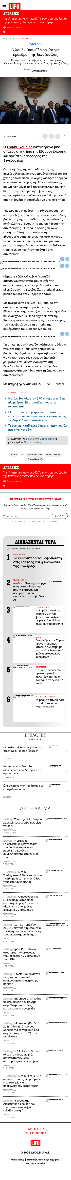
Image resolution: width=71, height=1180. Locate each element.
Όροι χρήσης (17, 1160)
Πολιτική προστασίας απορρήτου (43, 1160)
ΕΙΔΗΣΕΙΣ (15, 38)
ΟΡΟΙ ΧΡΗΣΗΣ (17, 521)
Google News (46, 438)
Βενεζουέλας (13, 160)
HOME (6, 38)
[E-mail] (57, 136)
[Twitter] (67, 120)
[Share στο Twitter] (67, 259)
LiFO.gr (30, 438)
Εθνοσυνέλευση (34, 454)
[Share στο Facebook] (62, 259)
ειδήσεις (37, 442)
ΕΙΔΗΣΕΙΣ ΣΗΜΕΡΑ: (18, 392)
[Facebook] (62, 120)
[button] (4, 32)
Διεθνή (25, 38)
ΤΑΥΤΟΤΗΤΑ (35, 1129)
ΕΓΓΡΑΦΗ (59, 515)
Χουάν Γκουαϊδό (20, 147)
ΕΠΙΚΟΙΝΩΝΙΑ (35, 1133)
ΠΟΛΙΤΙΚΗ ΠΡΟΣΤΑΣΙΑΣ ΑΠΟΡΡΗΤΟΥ (44, 521)
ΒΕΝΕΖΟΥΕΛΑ (53, 454)
